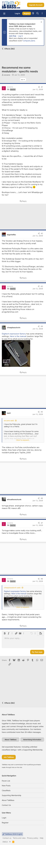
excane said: (9, 420)
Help (41, 838)
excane (7, 75)
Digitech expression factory (14, 334)
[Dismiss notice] (41, 22)
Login (4, 818)
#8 (42, 579)
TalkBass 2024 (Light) (13, 834)
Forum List (6, 781)
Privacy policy (32, 838)
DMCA (5, 842)
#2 (42, 233)
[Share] (39, 87)
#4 (42, 326)
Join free (12, 36)
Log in (20, 36)
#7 (42, 523)
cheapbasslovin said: (12, 588)
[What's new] (33, 13)
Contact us (6, 805)
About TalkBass (8, 800)
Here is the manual (18, 336)
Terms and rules (19, 838)
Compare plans (29, 41)
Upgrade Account (35, 5)
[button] (4, 13)
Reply (24, 201)
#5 (42, 412)
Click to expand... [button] (23, 440)
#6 (42, 498)
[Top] (10, 842)
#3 (42, 286)
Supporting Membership (11, 795)
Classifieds (6, 790)
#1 (42, 87)
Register (5, 823)
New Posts (6, 786)
